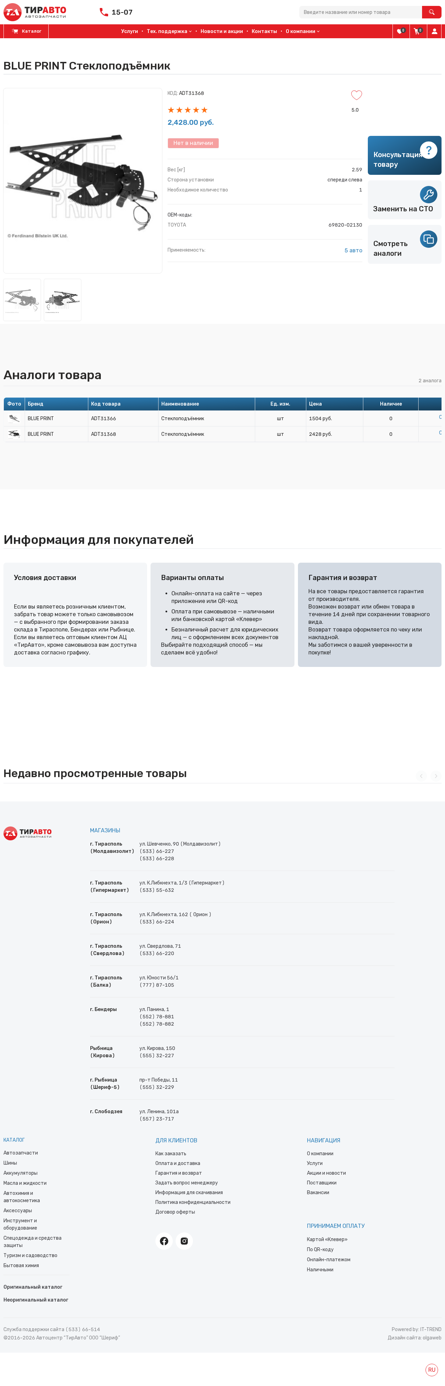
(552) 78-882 (156, 1024)
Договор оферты (175, 1212)
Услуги (129, 31)
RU (432, 1370)
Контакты (264, 31)
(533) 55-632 (156, 890)
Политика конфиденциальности (192, 1202)
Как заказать (170, 1154)
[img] (400, 31)
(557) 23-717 (156, 1119)
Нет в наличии (193, 143)
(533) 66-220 (156, 953)
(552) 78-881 (156, 1017)
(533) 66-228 (156, 859)
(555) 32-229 (156, 1087)
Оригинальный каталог (32, 1287)
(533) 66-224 (156, 922)
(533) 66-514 (82, 1329)
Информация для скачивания (189, 1193)
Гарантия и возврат (178, 1173)
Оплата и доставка (177, 1163)
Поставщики (322, 1183)
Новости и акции (222, 31)
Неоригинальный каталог (35, 1300)
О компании (320, 1154)
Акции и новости (326, 1173)
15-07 (122, 12)
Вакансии (318, 1193)
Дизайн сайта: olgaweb (415, 1338)
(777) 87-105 (156, 985)
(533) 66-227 (156, 851)
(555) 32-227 (156, 1056)
